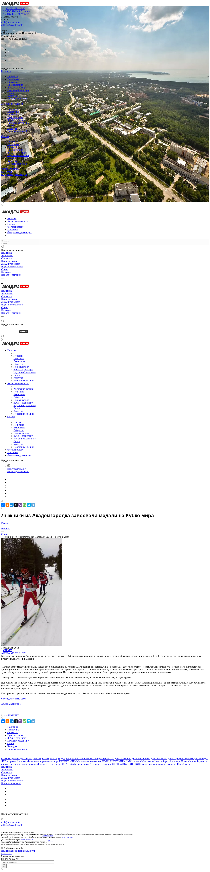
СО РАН (65, 764)
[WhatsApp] (24, 505)
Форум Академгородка (14, 174)
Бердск (61, 758)
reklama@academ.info (12, 25)
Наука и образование (18, 90)
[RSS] (2, 508)
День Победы (200, 758)
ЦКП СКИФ (134, 764)
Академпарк (34, 758)
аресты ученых (49, 758)
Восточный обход (90, 758)
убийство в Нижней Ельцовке (86, 764)
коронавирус (46, 761)
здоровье (11, 761)
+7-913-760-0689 (47, 836)
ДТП (3, 761)
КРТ (61, 761)
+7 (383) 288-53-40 (15, 14)
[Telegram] (8, 182)
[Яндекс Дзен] (8, 196)
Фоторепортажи (10, 169)
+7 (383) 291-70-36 (15, 8)
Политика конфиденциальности (18, 850)
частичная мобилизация (153, 764)
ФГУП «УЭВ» (119, 764)
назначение (95, 761)
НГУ (122, 761)
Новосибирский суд (191, 761)
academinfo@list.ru (27, 839)
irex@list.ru (49, 841)
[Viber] (8, 188)
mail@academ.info (10, 22)
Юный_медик (184, 764)
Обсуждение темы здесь (13, 698)
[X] (16, 505)
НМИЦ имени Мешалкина (140, 761)
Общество (12, 82)
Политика (12, 76)
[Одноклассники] (7, 185)
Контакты (6, 171)
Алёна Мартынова (14, 653)
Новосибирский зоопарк (167, 761)
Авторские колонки (12, 104)
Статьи (5, 136)
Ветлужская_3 (73, 758)
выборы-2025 (107, 758)
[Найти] (4, 866)
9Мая (4, 758)
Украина (106, 764)
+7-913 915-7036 (67, 837)
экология (171, 764)
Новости (6, 71)
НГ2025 (115, 761)
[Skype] (29, 505)
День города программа (180, 758)
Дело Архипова (123, 758)
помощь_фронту (18, 764)
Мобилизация (81, 761)
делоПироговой (159, 758)
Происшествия (15, 85)
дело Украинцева (141, 758)
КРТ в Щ (69, 761)
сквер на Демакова (37, 764)
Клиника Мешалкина (28, 761)
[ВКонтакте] (8, 179)
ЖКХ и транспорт (16, 87)
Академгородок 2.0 (17, 758)
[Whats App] (8, 193)
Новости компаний (17, 98)
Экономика (13, 79)
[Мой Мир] (12, 505)
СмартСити (54, 764)
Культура (12, 96)
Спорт (10, 93)
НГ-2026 (106, 761)
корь (56, 761)
